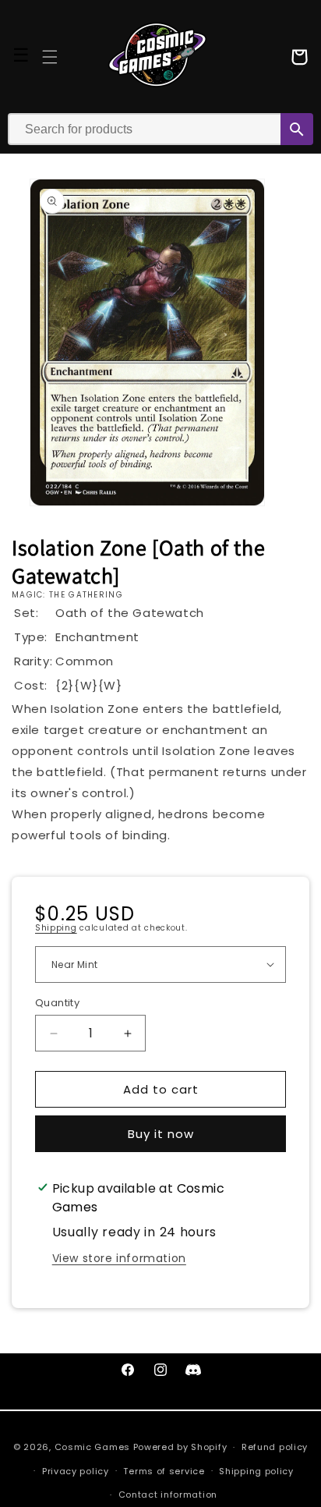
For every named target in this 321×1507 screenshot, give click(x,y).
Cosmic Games (92, 1447)
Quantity (57, 1002)
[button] (50, 57)
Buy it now (161, 1134)
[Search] (296, 129)
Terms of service (163, 1471)
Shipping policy (256, 1471)
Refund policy (275, 1447)
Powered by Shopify (180, 1447)
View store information (119, 1258)
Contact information (167, 1494)
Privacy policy (75, 1471)
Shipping (56, 928)
